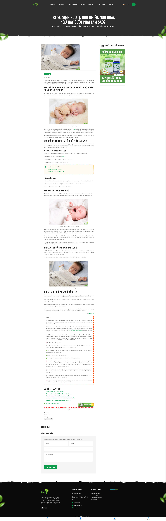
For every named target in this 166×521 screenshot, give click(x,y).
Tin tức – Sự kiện (101, 4)
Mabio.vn (91, 313)
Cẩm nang (47, 74)
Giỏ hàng (149, 519)
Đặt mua (83, 4)
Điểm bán (90, 4)
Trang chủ (52, 4)
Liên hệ (111, 4)
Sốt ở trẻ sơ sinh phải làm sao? (55, 169)
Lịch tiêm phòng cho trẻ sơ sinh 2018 (56, 171)
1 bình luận (48, 77)
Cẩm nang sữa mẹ (72, 4)
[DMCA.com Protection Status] (114, 489)
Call (47, 519)
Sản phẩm (61, 4)
